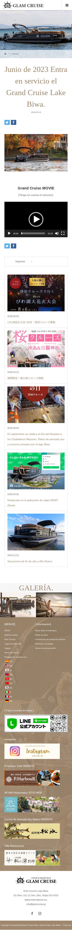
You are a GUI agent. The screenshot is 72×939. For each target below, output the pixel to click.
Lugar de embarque (12, 644)
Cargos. (7, 648)
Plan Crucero (10, 639)
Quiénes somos (11, 635)
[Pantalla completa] (63, 233)
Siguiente (20, 261)
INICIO (7, 630)
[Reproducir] (9, 233)
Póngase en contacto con (15, 657)
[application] (36, 219)
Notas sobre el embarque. (46, 630)
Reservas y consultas (44, 644)
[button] (36, 219)
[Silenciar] (57, 233)
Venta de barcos (11, 653)
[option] (18, 605)
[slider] (33, 233)
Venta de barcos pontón (45, 648)
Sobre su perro (41, 635)
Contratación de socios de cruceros (50, 639)
